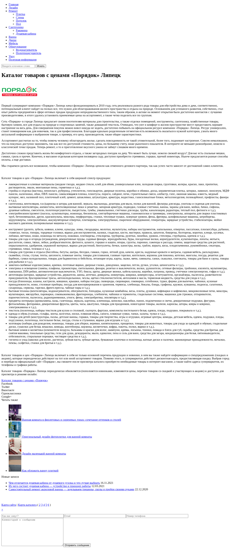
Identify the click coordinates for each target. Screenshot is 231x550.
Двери (12, 40)
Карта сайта (8, 504)
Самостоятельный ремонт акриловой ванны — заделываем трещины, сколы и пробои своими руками (71, 489)
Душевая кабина (26, 33)
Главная (13, 4)
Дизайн (13, 7)
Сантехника (16, 27)
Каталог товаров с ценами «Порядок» (24, 380)
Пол (18, 23)
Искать (41, 66)
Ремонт (13, 10)
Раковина (21, 30)
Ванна (12, 36)
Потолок (21, 20)
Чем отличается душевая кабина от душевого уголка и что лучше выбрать (54, 482)
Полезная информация (22, 59)
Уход (11, 56)
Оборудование (18, 46)
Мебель (13, 43)
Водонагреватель (26, 49)
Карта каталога (27, 504)
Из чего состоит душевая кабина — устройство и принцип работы (50, 486)
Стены (20, 17)
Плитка (20, 14)
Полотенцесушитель (28, 53)
